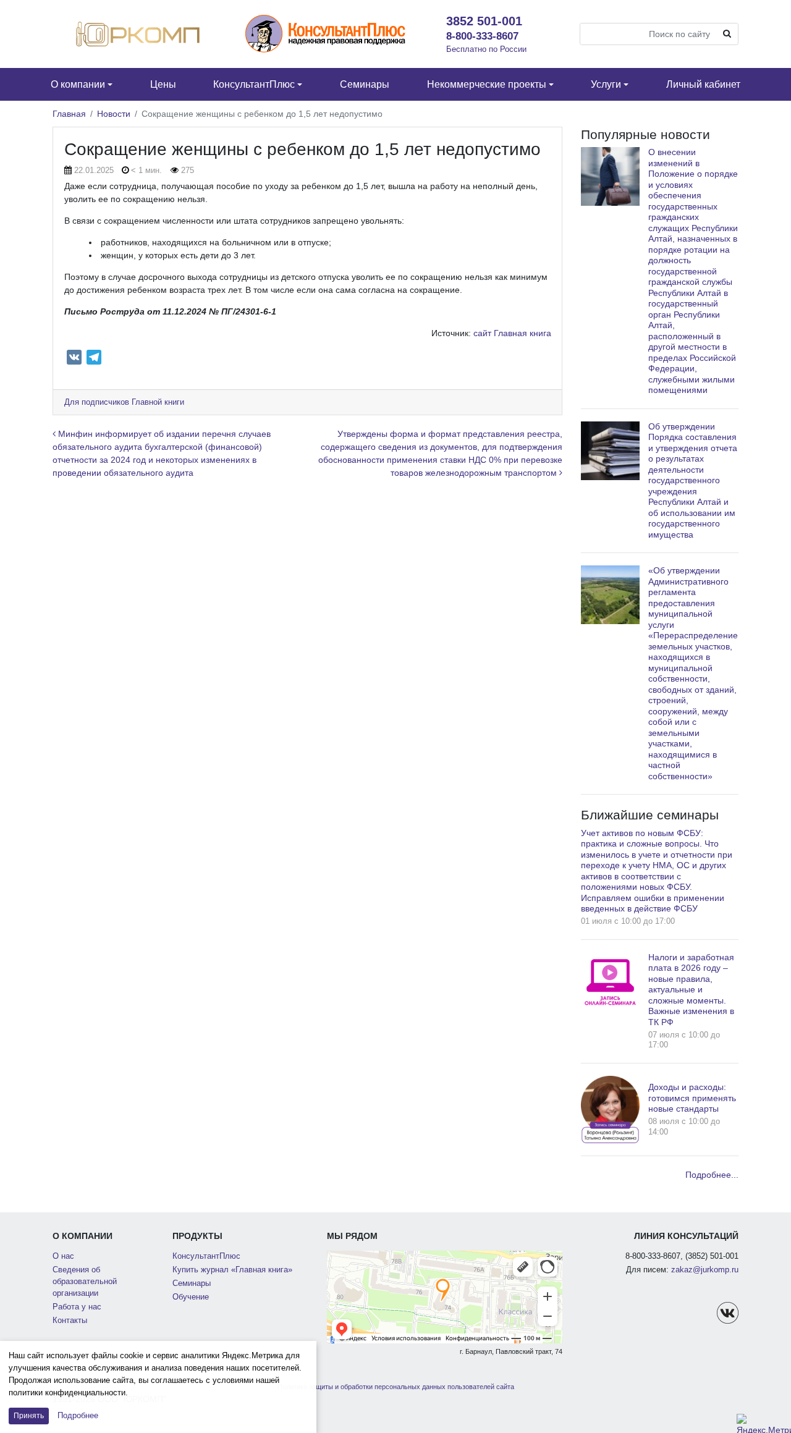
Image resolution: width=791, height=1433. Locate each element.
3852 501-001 (484, 21)
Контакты (70, 1320)
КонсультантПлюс (206, 1256)
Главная (69, 114)
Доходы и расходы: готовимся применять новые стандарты (692, 1098)
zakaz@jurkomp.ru (704, 1270)
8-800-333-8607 (482, 36)
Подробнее (77, 1415)
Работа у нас (77, 1307)
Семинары (191, 1283)
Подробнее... (711, 1175)
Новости (113, 114)
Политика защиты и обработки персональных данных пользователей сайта (395, 1386)
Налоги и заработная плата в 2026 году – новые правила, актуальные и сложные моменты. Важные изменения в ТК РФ (691, 989)
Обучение (190, 1297)
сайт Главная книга (512, 333)
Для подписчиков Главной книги (124, 402)
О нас (63, 1256)
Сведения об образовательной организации (85, 1282)
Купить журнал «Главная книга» (232, 1270)
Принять (29, 1415)
